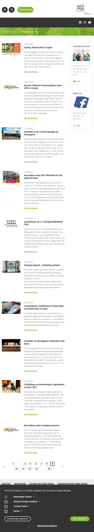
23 (49, 468)
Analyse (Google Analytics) (26, 501)
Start (16, 32)
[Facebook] (81, 22)
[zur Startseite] (84, 9)
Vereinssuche (25, 10)
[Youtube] (90, 22)
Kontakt (6, 484)
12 (30, 468)
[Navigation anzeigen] (5, 10)
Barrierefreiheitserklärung (72, 484)
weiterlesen (32, 72)
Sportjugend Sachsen (29, 32)
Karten (17, 511)
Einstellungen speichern (17, 519)
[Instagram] (85, 22)
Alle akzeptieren (80, 519)
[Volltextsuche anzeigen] (12, 10)
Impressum (20, 484)
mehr (78, 81)
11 (23, 468)
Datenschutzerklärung (41, 484)
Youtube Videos (20, 506)
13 (36, 468)
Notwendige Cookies (23, 497)
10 (16, 468)
